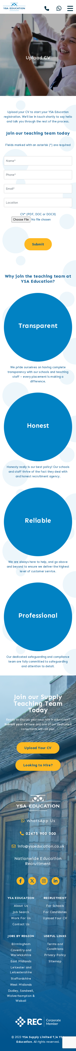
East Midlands (21, 961)
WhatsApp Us (41, 820)
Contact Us (21, 924)
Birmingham (20, 944)
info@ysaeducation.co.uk (41, 846)
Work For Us (21, 918)
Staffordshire (21, 978)
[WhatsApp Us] (23, 821)
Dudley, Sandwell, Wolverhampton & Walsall (21, 996)
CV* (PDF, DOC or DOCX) (38, 214)
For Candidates (55, 912)
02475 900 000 (41, 833)
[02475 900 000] (22, 833)
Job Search (21, 912)
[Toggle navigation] (70, 9)
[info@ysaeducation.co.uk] (14, 846)
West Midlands (21, 984)
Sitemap (55, 961)
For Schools (55, 906)
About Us (21, 906)
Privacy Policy (55, 955)
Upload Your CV (55, 918)
